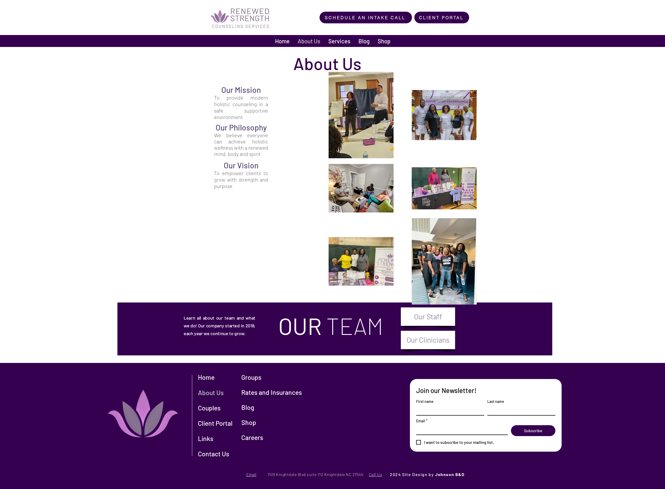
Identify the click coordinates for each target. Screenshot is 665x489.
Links (205, 438)
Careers (252, 437)
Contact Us (213, 454)
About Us (211, 392)
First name (425, 401)
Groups (251, 377)
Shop (248, 422)
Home (206, 377)
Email (422, 421)
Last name (495, 401)
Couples (209, 408)
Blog (247, 407)
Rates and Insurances (271, 392)
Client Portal (215, 423)
